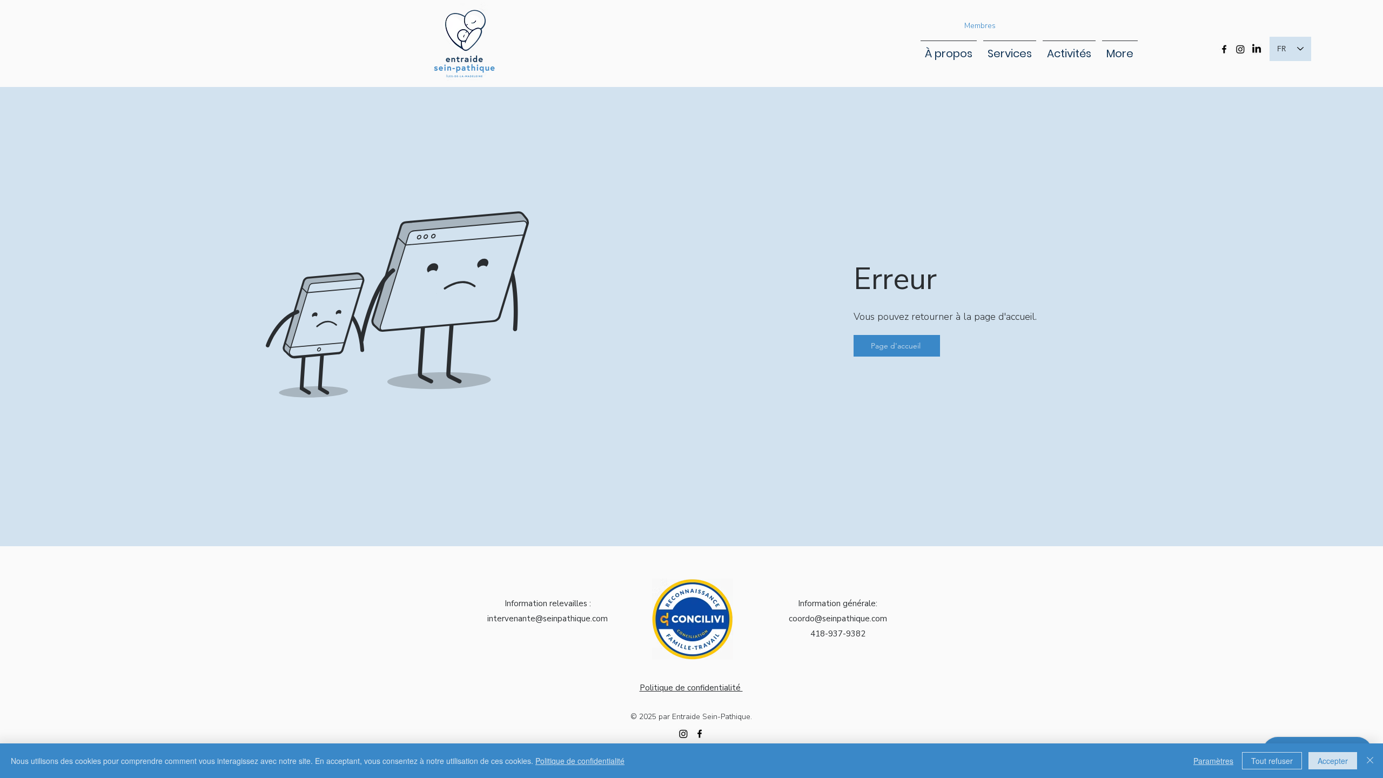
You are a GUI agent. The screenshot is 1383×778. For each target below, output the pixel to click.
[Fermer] (1370, 760)
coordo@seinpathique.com (838, 618)
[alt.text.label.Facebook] (1224, 49)
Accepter (1333, 760)
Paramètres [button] (1213, 760)
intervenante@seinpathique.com (547, 618)
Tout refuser (1272, 760)
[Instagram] (1240, 49)
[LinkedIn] (1256, 49)
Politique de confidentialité (580, 760)
